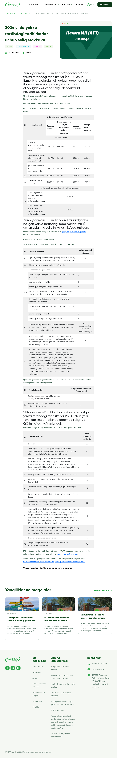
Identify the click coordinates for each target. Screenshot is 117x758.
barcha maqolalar (102, 590)
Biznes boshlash (23, 46)
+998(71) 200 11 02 (99, 664)
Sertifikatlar (37, 701)
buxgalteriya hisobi (31, 562)
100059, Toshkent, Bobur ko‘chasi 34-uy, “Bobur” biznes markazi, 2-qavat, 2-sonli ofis (101, 681)
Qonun (37, 46)
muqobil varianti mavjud (67, 554)
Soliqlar (48, 46)
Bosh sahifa (10, 13)
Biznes (9, 46)
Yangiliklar (79, 5)
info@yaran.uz (98, 669)
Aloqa (34, 678)
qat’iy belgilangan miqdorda (74, 232)
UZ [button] (91, 5)
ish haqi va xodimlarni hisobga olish (70, 562)
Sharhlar (35, 707)
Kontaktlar (104, 5)
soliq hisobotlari (47, 562)
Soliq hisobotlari (57, 710)
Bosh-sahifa (34, 5)
